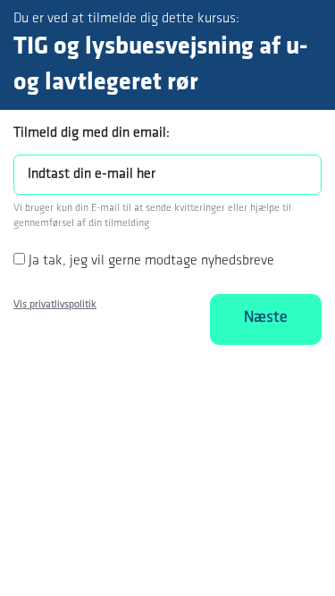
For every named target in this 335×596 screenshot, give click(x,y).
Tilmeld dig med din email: (91, 133)
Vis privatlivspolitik (54, 304)
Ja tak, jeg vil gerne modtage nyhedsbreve (151, 261)
